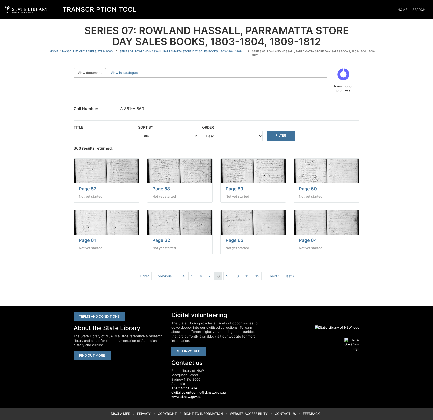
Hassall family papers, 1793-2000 (87, 51)
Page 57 (87, 188)
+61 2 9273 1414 (184, 388)
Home (402, 10)
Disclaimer (120, 414)
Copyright (167, 414)
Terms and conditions (99, 316)
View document (92, 73)
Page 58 (161, 188)
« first (144, 276)
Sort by (145, 127)
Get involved (188, 351)
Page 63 (235, 240)
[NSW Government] (351, 344)
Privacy (144, 414)
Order (208, 127)
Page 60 (308, 188)
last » (290, 276)
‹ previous (163, 276)
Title (78, 127)
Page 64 (308, 240)
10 (237, 276)
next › (274, 276)
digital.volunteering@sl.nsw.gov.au (198, 392)
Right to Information (203, 414)
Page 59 (234, 188)
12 (257, 276)
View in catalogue (124, 73)
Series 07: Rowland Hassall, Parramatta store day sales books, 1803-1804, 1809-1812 (182, 51)
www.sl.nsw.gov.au (186, 397)
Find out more (92, 355)
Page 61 (87, 240)
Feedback (311, 414)
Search (418, 10)
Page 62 (161, 240)
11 (247, 276)
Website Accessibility (249, 414)
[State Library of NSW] (334, 327)
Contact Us (285, 414)
